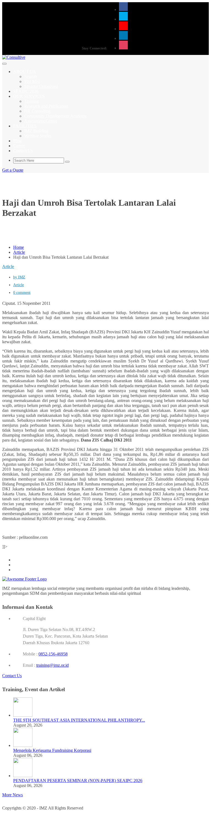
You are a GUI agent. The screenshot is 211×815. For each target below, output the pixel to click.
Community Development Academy (55, 116)
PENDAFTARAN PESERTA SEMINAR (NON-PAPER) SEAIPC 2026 (77, 780)
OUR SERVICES (29, 96)
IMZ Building (36, 131)
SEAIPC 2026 (25, 91)
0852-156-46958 (53, 654)
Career (19, 145)
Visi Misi (32, 81)
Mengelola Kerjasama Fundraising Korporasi (52, 750)
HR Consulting (37, 111)
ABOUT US (24, 71)
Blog (17, 140)
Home (18, 247)
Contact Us (23, 150)
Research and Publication (46, 106)
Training (31, 101)
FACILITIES (25, 126)
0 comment (21, 293)
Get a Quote (12, 170)
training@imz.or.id (52, 665)
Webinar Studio (37, 135)
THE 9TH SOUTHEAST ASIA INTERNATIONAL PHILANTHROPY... (79, 720)
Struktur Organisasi (41, 86)
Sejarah (30, 76)
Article (19, 252)
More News (12, 794)
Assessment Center (40, 121)
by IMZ (19, 277)
